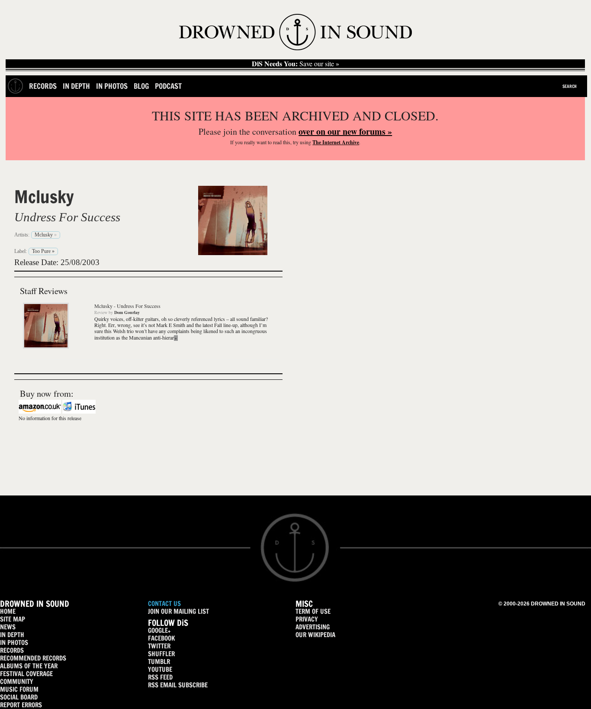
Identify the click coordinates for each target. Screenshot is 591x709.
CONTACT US (164, 603)
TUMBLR (159, 661)
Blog (141, 86)
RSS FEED (160, 677)
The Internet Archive (335, 142)
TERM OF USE (313, 611)
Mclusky (44, 197)
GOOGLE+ (159, 630)
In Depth (76, 86)
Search (569, 86)
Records (43, 86)
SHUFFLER (161, 653)
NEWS (8, 626)
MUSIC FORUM (19, 689)
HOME (8, 611)
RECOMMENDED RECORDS (33, 658)
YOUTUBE (160, 669)
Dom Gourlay (127, 312)
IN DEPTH (12, 634)
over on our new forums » (345, 131)
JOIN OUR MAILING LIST (178, 611)
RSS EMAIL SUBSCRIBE (178, 685)
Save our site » (295, 63)
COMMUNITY (16, 681)
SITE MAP (12, 619)
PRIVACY (307, 619)
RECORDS (12, 650)
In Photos (112, 86)
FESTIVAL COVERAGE (26, 673)
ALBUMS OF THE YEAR (29, 665)
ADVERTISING (313, 626)
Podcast (168, 86)
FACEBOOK (161, 638)
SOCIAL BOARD (19, 697)
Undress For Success (67, 217)
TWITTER (159, 646)
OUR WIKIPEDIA (315, 634)
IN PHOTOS (14, 642)
